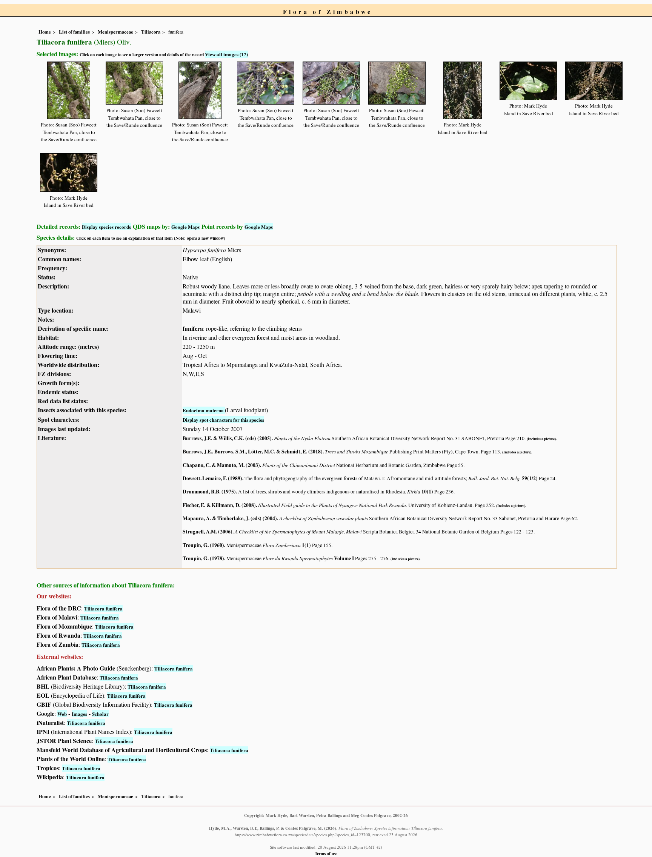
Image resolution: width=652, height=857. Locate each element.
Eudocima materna (204, 410)
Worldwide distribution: (68, 364)
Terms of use (326, 853)
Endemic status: (58, 391)
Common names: (59, 258)
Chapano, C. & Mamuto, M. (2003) (221, 465)
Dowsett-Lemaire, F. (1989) (212, 478)
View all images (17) (226, 54)
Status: (46, 277)
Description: (53, 286)
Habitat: (48, 337)
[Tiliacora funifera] (68, 89)
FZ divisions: (54, 373)
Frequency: (52, 268)
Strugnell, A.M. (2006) (207, 531)
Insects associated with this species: (82, 409)
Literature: (52, 437)
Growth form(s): (58, 382)
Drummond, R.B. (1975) (209, 491)
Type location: (56, 310)
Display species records (106, 226)
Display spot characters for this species (223, 419)
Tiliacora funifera (103, 608)
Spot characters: (59, 419)
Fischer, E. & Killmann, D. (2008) (219, 505)
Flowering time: (57, 355)
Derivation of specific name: (73, 328)
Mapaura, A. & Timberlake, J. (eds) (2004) (230, 518)
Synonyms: (52, 249)
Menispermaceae (115, 31)
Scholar (100, 713)
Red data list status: (63, 400)
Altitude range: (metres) (68, 346)
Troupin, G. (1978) (203, 558)
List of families (74, 31)
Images (79, 713)
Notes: (46, 319)
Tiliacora (150, 31)
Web (62, 713)
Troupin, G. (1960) (203, 545)
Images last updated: (64, 428)
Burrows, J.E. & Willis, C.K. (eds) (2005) (227, 438)
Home (44, 31)
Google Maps (185, 226)
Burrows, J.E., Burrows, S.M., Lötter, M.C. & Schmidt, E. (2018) (253, 451)
